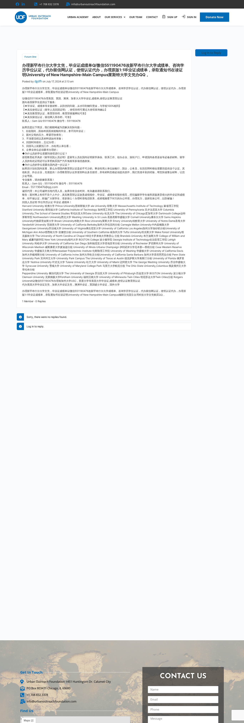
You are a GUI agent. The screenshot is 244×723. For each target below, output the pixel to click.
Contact (152, 17)
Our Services (113, 17)
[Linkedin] (23, 4)
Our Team (135, 17)
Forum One (30, 56)
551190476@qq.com (44, 187)
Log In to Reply (211, 53)
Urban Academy (77, 17)
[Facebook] (17, 4)
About (96, 17)
